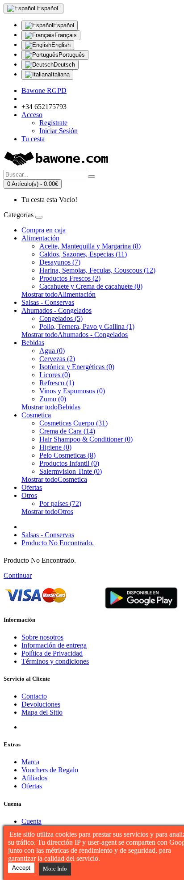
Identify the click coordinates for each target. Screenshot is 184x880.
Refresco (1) (56, 383)
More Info (55, 868)
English (61, 45)
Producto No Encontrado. (57, 543)
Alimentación (40, 238)
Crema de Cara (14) (67, 431)
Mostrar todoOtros (47, 511)
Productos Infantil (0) (69, 463)
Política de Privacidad (52, 653)
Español (63, 25)
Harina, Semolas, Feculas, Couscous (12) (97, 270)
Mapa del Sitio (42, 712)
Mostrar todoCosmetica (54, 479)
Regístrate (53, 122)
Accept (21, 867)
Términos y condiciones (55, 661)
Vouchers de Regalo (49, 770)
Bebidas (32, 342)
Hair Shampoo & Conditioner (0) (86, 439)
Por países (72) (60, 503)
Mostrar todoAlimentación (58, 294)
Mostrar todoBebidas (50, 407)
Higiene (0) (55, 447)
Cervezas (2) (57, 358)
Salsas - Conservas (47, 302)
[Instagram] (61, 727)
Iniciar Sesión (58, 131)
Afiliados (34, 778)
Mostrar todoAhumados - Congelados (74, 334)
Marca (30, 762)
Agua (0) (52, 350)
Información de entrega (54, 645)
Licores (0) (54, 375)
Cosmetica (36, 415)
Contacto (34, 696)
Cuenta (31, 821)
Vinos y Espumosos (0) (72, 391)
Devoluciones (40, 704)
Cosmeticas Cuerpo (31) (73, 423)
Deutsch (64, 64)
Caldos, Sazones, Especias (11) (83, 254)
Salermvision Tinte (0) (70, 471)
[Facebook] (28, 727)
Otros (29, 495)
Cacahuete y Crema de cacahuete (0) (90, 286)
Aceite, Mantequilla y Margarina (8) (90, 246)
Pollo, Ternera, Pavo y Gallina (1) (86, 326)
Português (72, 54)
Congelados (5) (61, 318)
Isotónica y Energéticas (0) (76, 367)
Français (65, 35)
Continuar (18, 575)
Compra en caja (43, 230)
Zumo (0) (52, 399)
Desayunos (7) (59, 262)
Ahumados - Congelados (56, 310)
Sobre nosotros (42, 637)
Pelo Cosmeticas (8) (67, 455)
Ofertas (31, 487)
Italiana (60, 74)
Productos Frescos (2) (69, 278)
